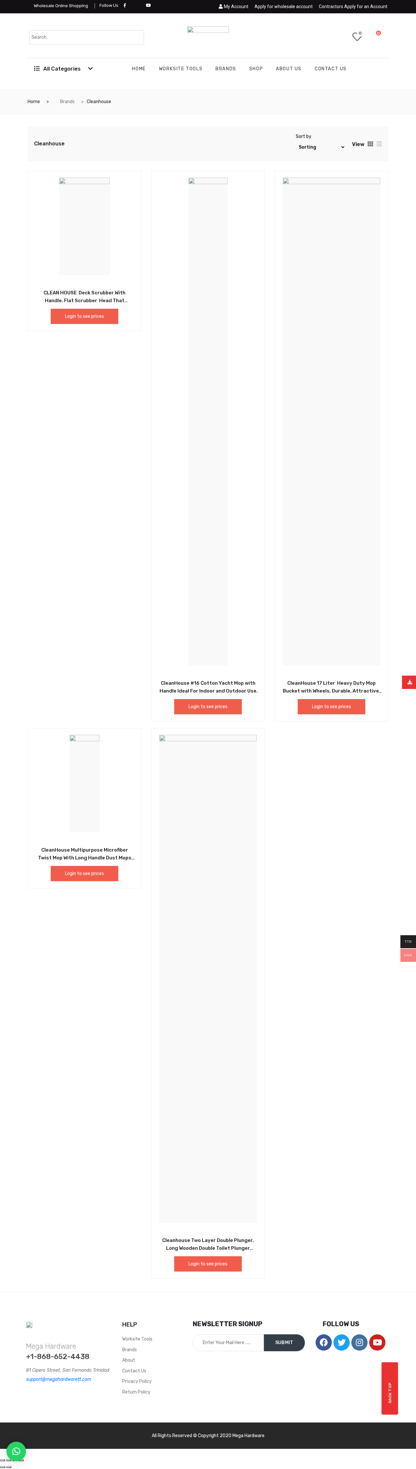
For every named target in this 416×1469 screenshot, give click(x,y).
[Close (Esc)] (2, 1460)
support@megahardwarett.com (58, 1379)
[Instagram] (359, 1342)
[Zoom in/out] (21, 1460)
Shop (256, 69)
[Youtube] (377, 1342)
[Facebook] (324, 1342)
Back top (390, 1392)
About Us (289, 69)
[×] (16, 1451)
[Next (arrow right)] (8, 1467)
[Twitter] (341, 1342)
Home (139, 69)
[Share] (8, 1460)
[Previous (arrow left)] (2, 1467)
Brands (225, 69)
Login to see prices (84, 316)
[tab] (370, 144)
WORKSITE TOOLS (180, 69)
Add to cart (70, 292)
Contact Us (331, 69)
